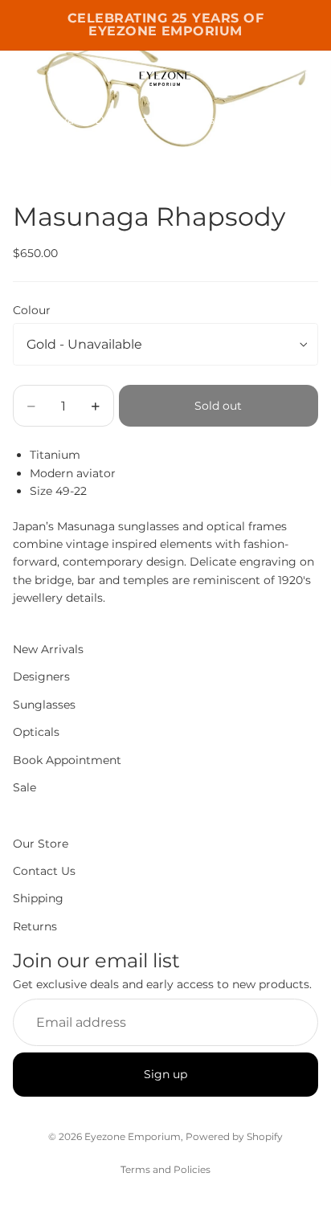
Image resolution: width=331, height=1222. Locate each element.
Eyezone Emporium (132, 1136)
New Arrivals (47, 119)
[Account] (276, 74)
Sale (24, 787)
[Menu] (18, 74)
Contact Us (44, 871)
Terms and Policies (165, 1169)
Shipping (38, 898)
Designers (123, 119)
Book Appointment (67, 759)
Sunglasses (195, 119)
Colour (32, 310)
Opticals (262, 119)
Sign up (165, 1074)
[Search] (53, 74)
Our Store (40, 843)
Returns (35, 925)
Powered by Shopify (234, 1136)
